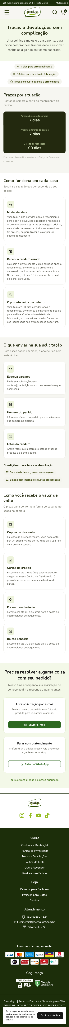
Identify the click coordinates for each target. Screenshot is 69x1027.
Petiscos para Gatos (34, 895)
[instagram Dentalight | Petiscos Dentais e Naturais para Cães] (22, 815)
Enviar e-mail (37, 724)
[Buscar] (55, 13)
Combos (34, 900)
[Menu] (7, 12)
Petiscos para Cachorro (34, 889)
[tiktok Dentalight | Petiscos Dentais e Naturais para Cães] (47, 815)
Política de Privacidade (34, 851)
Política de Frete (34, 862)
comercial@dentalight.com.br (37, 922)
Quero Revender (35, 867)
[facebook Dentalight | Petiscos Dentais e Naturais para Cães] (30, 815)
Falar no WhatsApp (36, 764)
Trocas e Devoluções (34, 856)
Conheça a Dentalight (34, 845)
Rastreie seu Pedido (34, 873)
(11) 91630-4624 (37, 917)
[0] (62, 12)
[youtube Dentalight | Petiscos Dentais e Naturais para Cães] (38, 815)
